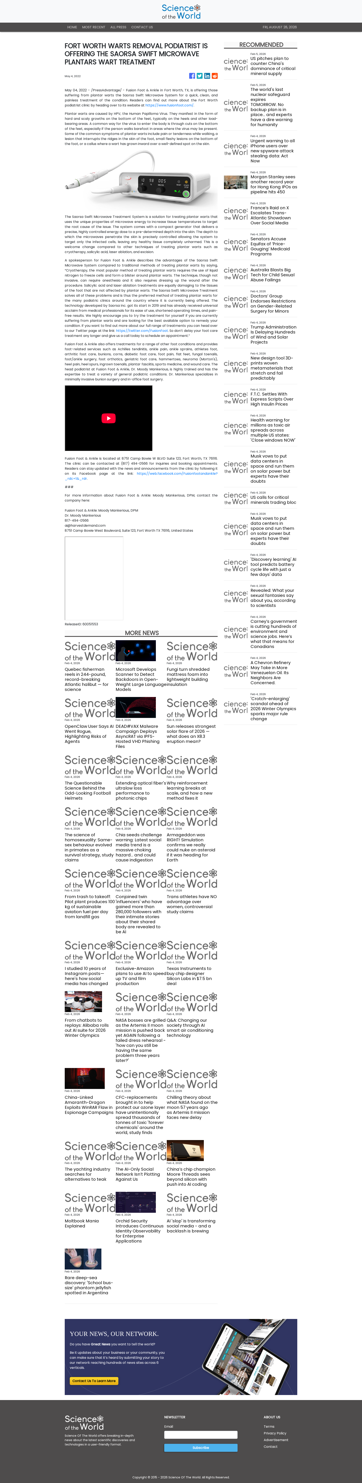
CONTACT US (142, 27)
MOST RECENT (93, 27)
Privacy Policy (275, 1433)
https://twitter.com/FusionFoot (142, 330)
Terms (269, 1426)
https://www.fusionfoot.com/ (169, 105)
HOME (72, 27)
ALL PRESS (118, 27)
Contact (271, 1446)
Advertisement (276, 1440)
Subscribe (201, 1447)
